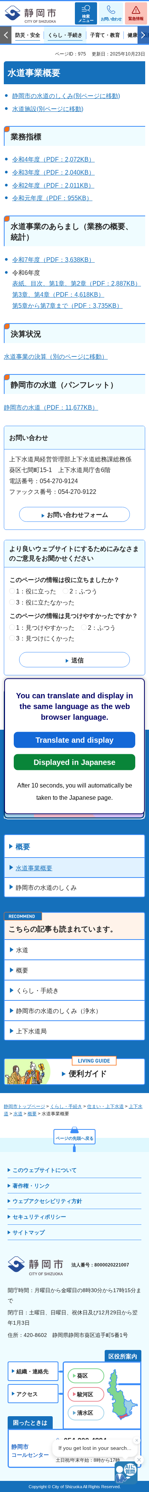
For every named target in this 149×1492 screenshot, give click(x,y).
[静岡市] (30, 14)
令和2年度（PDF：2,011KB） (53, 185)
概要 (23, 847)
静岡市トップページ (24, 1106)
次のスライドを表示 (143, 35)
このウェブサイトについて (45, 1170)
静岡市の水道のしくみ (46, 887)
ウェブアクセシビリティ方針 (47, 1201)
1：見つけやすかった (45, 627)
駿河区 (85, 1394)
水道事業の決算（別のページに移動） (56, 356)
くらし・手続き (37, 990)
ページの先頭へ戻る (75, 1138)
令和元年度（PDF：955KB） (52, 198)
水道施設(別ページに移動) (47, 109)
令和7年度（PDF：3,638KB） (53, 260)
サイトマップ (29, 1232)
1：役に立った (36, 591)
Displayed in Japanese (74, 762)
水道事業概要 (34, 868)
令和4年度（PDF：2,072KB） (53, 159)
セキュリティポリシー (39, 1217)
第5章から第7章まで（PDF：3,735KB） (67, 305)
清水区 (85, 1413)
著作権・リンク (31, 1186)
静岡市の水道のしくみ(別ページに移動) (66, 96)
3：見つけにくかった (45, 638)
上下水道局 (31, 1031)
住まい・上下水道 (105, 1106)
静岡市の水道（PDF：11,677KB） (51, 407)
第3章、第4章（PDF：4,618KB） (58, 294)
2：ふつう (83, 591)
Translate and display (74, 739)
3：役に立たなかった (45, 602)
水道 (22, 950)
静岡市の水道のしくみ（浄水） (59, 1011)
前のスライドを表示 (5, 35)
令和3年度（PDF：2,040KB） (53, 172)
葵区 (82, 1376)
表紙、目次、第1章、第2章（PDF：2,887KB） (76, 283)
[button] (86, 13)
